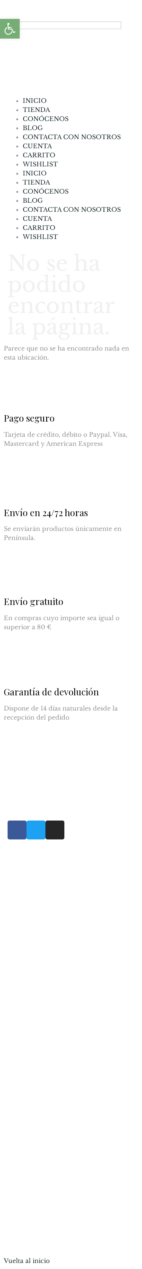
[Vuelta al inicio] (13, 1244)
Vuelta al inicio (27, 1260)
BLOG (33, 128)
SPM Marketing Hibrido (97, 1206)
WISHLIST (40, 164)
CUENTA (37, 146)
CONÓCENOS (46, 119)
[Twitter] (36, 830)
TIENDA (36, 109)
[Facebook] (17, 830)
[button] (10, 29)
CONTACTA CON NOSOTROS (72, 137)
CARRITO (39, 155)
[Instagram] (54, 830)
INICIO (35, 100)
